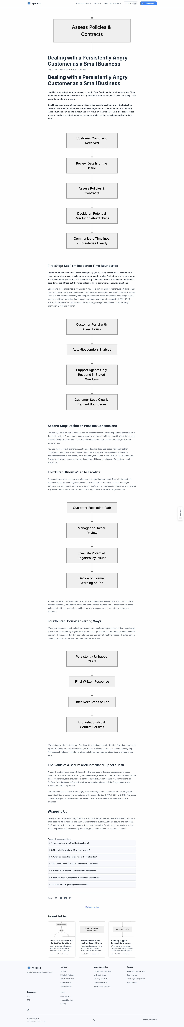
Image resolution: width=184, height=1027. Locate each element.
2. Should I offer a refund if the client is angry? (70, 850)
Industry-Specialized (101, 982)
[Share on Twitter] (56, 898)
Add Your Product (148, 3)
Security (63, 1004)
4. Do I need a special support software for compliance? (74, 864)
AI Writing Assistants (101, 979)
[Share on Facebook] (61, 898)
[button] (180, 513)
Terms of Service (66, 1000)
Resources (114, 3)
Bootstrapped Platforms (102, 986)
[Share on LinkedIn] (65, 898)
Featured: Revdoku (150, 1020)
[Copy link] (70, 898)
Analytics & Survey (100, 975)
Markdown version (92, 907)
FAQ (28, 1000)
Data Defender (132, 975)
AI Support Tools (82, 3)
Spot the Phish (132, 982)
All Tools (63, 971)
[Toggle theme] (94, 1020)
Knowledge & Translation (102, 971)
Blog (106, 3)
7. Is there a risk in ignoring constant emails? (69, 885)
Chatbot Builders (66, 986)
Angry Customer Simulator (136, 971)
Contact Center (65, 982)
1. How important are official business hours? (70, 843)
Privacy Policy (65, 996)
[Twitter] (28, 1010)
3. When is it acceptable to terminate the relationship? (74, 857)
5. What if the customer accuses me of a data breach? (74, 871)
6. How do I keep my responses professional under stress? (76, 878)
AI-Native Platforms (67, 979)
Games (96, 3)
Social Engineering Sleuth (136, 979)
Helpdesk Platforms (67, 975)
